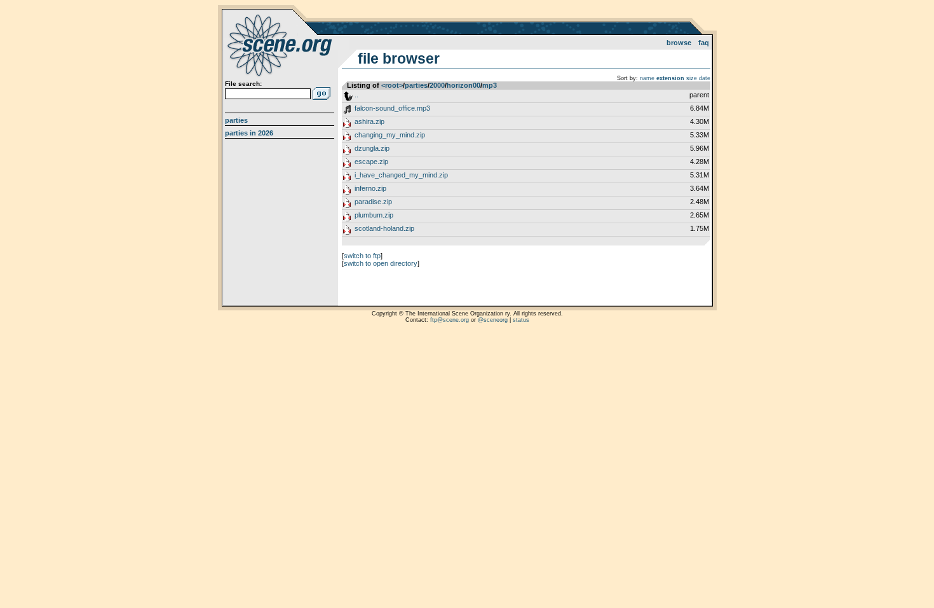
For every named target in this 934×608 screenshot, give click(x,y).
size (691, 78)
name (647, 78)
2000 (437, 85)
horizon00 (463, 85)
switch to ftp (362, 255)
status (521, 320)
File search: (243, 83)
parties (416, 85)
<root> (392, 85)
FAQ (703, 42)
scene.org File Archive (281, 44)
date (704, 78)
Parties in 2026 (249, 133)
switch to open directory (380, 263)
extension (670, 78)
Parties (236, 120)
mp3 (489, 85)
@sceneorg (493, 320)
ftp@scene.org (449, 320)
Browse (679, 42)
